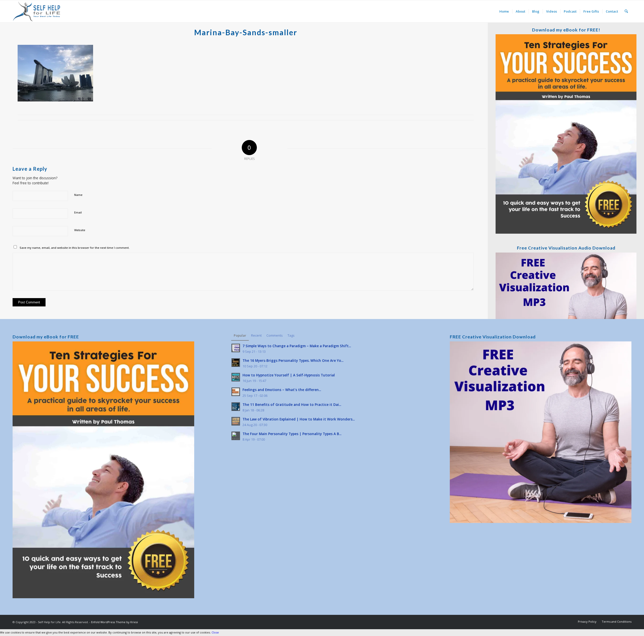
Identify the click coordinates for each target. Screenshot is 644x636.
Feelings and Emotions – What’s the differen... (282, 389)
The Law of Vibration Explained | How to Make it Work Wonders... (299, 419)
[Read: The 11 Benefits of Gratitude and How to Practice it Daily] (235, 406)
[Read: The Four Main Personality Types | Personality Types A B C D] (235, 435)
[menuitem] (504, 11)
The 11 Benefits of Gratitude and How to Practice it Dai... (292, 404)
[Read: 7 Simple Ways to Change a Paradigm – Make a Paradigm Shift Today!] (235, 347)
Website (79, 230)
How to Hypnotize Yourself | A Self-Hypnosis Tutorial (289, 375)
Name (78, 195)
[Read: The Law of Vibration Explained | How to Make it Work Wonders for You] (235, 421)
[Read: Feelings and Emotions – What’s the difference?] (235, 391)
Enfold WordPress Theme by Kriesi (114, 622)
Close (215, 632)
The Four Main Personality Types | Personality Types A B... (292, 433)
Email (78, 212)
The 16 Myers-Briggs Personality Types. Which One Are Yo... (293, 360)
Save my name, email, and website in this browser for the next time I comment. (75, 248)
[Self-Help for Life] (37, 11)
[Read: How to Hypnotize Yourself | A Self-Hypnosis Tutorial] (235, 377)
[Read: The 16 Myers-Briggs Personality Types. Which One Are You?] (235, 362)
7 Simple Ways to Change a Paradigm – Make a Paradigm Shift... (297, 345)
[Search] (626, 11)
